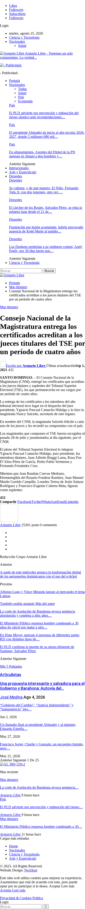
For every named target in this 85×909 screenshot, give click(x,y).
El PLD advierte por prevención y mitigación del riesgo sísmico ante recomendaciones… (44, 115)
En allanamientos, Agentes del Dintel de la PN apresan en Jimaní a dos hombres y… (42, 154)
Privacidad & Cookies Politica (21, 898)
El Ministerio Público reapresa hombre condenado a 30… (41, 826)
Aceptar (6, 890)
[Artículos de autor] (9, 521)
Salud (22, 46)
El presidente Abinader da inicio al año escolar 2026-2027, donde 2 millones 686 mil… (47, 135)
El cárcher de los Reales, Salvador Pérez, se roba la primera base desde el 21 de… (45, 210)
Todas (22, 89)
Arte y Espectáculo (22, 172)
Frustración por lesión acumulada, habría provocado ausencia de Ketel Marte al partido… (46, 229)
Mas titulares (9, 307)
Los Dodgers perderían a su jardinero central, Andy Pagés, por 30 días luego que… (45, 249)
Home (13, 846)
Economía (25, 101)
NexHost (30, 870)
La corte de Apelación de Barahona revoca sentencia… (39, 787)
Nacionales (17, 41)
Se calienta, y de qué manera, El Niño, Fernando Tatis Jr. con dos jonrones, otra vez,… (43, 190)
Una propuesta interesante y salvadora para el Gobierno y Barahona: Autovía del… (42, 686)
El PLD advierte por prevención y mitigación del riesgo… (41, 807)
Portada (14, 81)
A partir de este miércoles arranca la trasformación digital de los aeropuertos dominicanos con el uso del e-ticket (40, 574)
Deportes (15, 176)
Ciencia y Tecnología (24, 37)
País (21, 97)
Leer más (18, 890)
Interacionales (19, 168)
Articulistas (10, 674)
